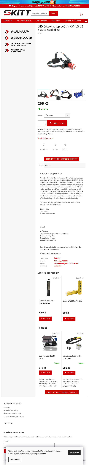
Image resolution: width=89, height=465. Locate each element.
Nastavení (14, 459)
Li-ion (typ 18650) (61, 261)
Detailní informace (44, 138)
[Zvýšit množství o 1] (46, 121)
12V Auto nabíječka (61, 264)
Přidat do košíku (58, 123)
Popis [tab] (41, 166)
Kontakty (7, 408)
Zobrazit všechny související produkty (61, 159)
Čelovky (57, 258)
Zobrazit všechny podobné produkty (62, 392)
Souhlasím (74, 452)
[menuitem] (7, 21)
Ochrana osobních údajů (12, 413)
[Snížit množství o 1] (46, 124)
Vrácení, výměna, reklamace (14, 416)
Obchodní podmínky (11, 411)
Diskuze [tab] (48, 166)
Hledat (53, 13)
